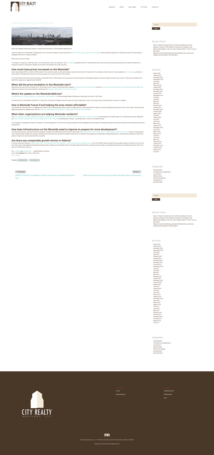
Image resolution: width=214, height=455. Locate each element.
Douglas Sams (27, 151)
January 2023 (157, 75)
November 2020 (158, 109)
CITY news (144, 7)
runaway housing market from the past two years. (62, 89)
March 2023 (156, 73)
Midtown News (157, 176)
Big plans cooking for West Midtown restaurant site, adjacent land (172, 47)
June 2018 (156, 129)
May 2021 (156, 101)
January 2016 (157, 143)
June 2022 (156, 81)
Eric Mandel (16, 151)
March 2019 (156, 123)
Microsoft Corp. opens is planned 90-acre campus (85, 53)
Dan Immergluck (129, 72)
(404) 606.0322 (168, 394)
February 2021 (157, 105)
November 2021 (158, 91)
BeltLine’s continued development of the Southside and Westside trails (122, 87)
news (165, 398)
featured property (120, 394)
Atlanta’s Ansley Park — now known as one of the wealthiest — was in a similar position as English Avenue (61, 143)
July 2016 (156, 135)
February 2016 (157, 141)
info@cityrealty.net (169, 391)
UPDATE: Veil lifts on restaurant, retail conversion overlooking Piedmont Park (45, 176)
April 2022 (156, 83)
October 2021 (157, 93)
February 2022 (157, 85)
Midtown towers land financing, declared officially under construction (112, 175)
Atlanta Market (23, 160)
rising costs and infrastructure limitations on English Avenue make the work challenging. (65, 109)
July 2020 (156, 115)
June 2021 (156, 99)
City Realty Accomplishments (162, 172)
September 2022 (158, 79)
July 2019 (156, 119)
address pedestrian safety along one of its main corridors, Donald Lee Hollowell (104, 132)
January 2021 (157, 107)
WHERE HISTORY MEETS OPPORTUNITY (165, 55)
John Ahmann (70, 63)
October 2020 (157, 111)
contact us (155, 7)
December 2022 (158, 77)
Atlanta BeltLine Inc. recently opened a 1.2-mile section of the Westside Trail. (34, 96)
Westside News (34, 160)
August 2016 (157, 133)
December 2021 (158, 89)
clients (122, 7)
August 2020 (157, 113)
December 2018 (158, 127)
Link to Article (16, 155)
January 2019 (157, 125)
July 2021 (156, 97)
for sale (118, 391)
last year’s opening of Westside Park (85, 87)
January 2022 (157, 87)
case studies (132, 7)
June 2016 (156, 137)
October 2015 (157, 147)
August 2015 (157, 149)
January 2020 (157, 117)
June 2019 (156, 121)
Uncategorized (157, 180)
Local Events (157, 174)
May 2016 (156, 139)
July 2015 (156, 152)
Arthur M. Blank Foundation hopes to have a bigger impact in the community (36, 119)
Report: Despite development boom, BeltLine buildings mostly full (172, 45)
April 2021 (156, 103)
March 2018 (156, 131)
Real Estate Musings (159, 178)
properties (112, 7)
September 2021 (158, 95)
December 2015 (158, 145)
